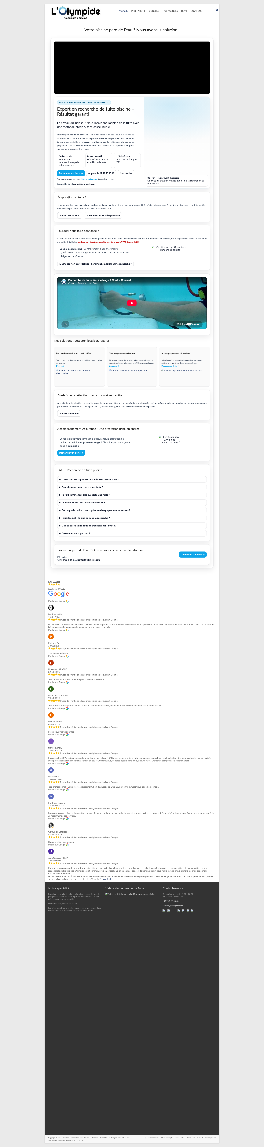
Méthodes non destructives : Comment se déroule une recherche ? (95, 263)
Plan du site (191, 1138)
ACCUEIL (123, 11)
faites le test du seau (89, 179)
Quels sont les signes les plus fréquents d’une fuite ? (90, 479)
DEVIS (184, 11)
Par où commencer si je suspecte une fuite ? (86, 494)
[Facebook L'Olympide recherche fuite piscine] (192, 910)
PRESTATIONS (138, 11)
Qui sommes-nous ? (152, 1138)
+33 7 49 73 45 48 (170, 901)
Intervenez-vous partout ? (76, 533)
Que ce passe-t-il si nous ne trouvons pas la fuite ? (89, 525)
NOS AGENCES (170, 11)
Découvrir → (61, 366)
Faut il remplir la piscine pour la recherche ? (86, 518)
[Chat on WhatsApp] (165, 910)
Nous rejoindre (210, 1138)
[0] (215, 11)
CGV (177, 1138)
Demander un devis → (71, 173)
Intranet (200, 1138)
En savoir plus (106, 879)
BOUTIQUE (196, 11)
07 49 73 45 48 (66, 560)
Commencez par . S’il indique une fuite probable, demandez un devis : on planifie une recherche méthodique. (123, 495)
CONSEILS (154, 11)
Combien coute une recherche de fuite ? (83, 502)
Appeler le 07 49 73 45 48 (101, 173)
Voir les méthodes (69, 413)
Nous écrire (126, 173)
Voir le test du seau (69, 215)
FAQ (182, 1138)
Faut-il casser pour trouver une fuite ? (82, 487)
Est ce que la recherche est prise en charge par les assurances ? (96, 510)
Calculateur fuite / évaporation (103, 215)
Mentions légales (167, 1138)
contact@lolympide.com (84, 184)
